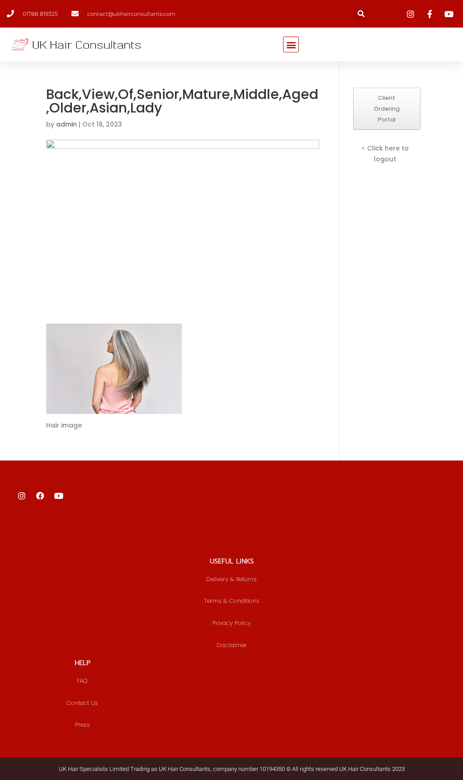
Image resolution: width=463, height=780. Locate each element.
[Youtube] (59, 496)
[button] (361, 14)
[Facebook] (40, 496)
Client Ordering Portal (387, 108)
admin (66, 124)
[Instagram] (22, 496)
